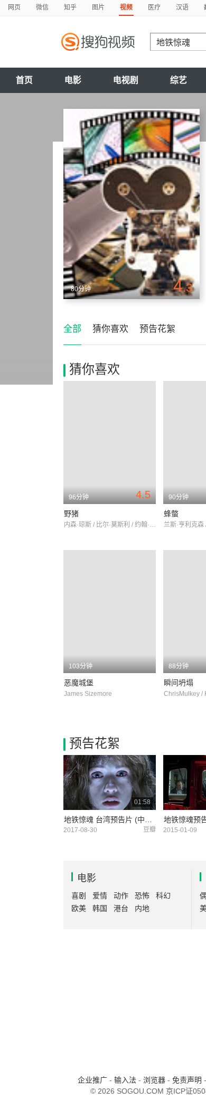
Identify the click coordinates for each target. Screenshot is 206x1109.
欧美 (78, 908)
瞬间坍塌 (178, 682)
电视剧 (125, 80)
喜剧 (78, 895)
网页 (14, 7)
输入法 (125, 1080)
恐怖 (142, 895)
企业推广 (92, 1080)
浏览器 (154, 1080)
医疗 (154, 7)
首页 (24, 80)
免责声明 (187, 1080)
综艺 (178, 80)
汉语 (182, 7)
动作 (121, 895)
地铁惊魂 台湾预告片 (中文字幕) (117, 819)
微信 (42, 7)
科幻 (163, 895)
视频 (126, 7)
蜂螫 (171, 513)
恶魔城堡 (78, 682)
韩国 (99, 908)
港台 (121, 908)
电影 (72, 80)
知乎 (70, 7)
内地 (142, 908)
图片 (98, 7)
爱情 (99, 895)
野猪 (71, 513)
